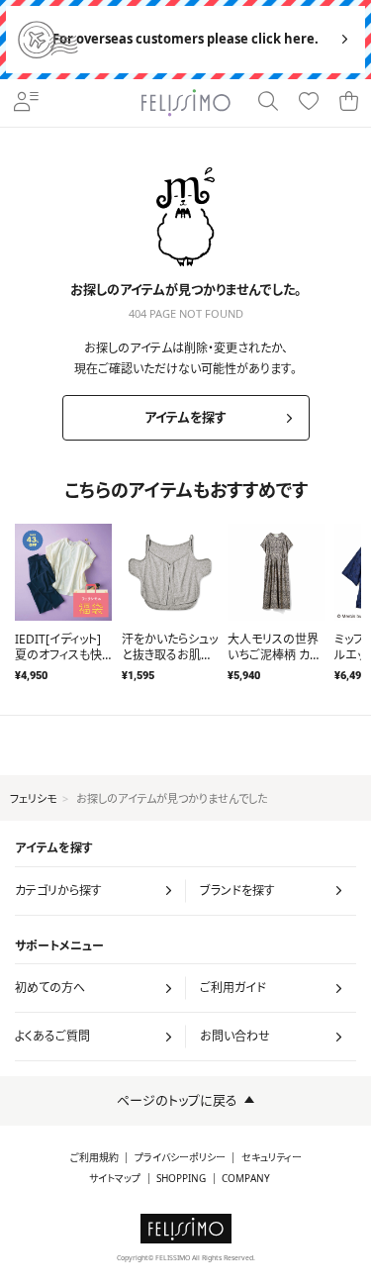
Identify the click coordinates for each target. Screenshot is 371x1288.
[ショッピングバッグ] (349, 103)
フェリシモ (33, 798)
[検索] (268, 103)
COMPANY (246, 1178)
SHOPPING (181, 1178)
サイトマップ (114, 1178)
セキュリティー (271, 1157)
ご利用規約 (94, 1157)
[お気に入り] (309, 103)
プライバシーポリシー (180, 1157)
